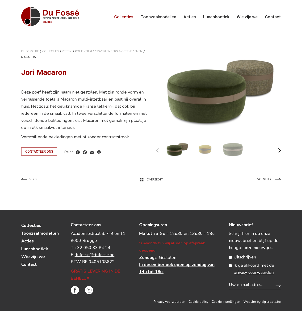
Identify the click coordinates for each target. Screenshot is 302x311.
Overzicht (155, 179)
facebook (78, 152)
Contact (273, 16)
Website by (262, 301)
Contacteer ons (39, 151)
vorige (160, 149)
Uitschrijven (245, 257)
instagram (89, 290)
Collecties (123, 16)
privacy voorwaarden (254, 272)
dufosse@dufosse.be (94, 255)
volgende (277, 149)
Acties (190, 16)
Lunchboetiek (216, 16)
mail (92, 152)
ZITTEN (66, 51)
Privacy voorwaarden (169, 301)
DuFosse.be (30, 51)
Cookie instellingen (226, 301)
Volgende (265, 179)
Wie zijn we (247, 16)
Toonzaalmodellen (158, 16)
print (99, 152)
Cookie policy (198, 301)
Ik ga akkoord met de (254, 268)
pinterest (85, 152)
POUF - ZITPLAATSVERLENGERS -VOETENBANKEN (108, 51)
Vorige (34, 179)
